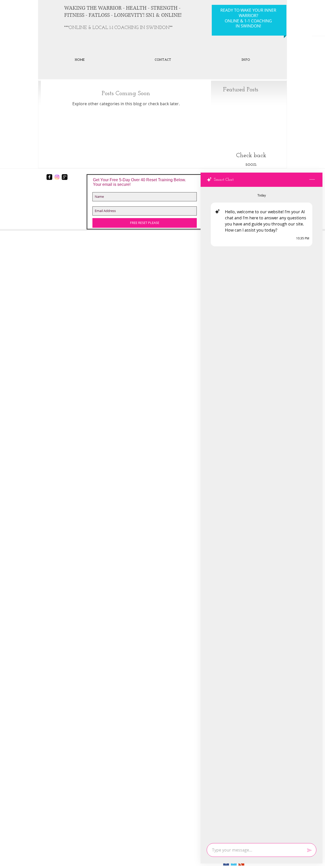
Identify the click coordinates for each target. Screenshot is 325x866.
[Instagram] (57, 177)
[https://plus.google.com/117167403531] (65, 177)
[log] (261, 513)
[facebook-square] (49, 177)
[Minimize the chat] (312, 180)
